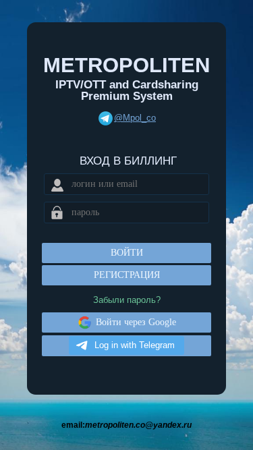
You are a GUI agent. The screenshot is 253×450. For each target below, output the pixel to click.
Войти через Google (136, 322)
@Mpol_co (135, 118)
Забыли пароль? (127, 300)
